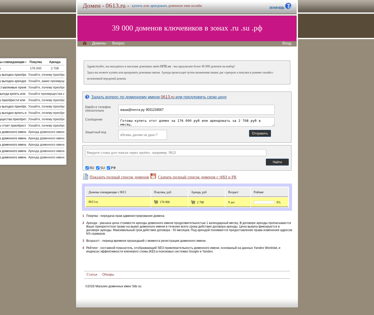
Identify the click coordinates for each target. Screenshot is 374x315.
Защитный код (95, 132)
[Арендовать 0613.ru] (193, 202)
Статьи (92, 274)
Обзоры (108, 274)
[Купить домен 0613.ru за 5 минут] (156, 202)
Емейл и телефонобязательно (98, 108)
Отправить (260, 133)
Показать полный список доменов (119, 177)
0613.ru (93, 202)
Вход (286, 43)
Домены (99, 43)
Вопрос (118, 43)
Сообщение (94, 119)
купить (137, 6)
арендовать (158, 6)
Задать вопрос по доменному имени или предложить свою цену (159, 97)
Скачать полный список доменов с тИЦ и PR (197, 177)
